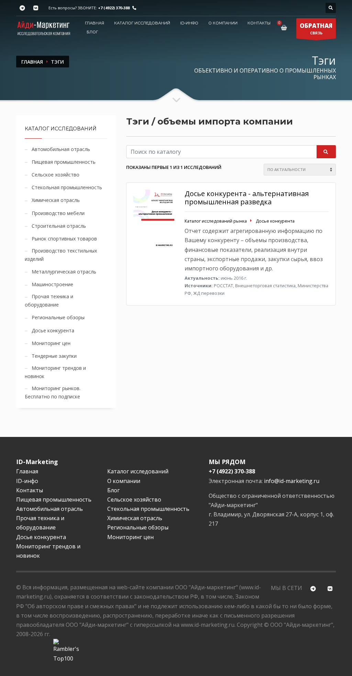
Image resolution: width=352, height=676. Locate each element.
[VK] (36, 8)
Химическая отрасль (56, 200)
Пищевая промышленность (64, 162)
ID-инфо (189, 23)
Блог (92, 32)
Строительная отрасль (59, 226)
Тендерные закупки (54, 356)
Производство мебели (58, 213)
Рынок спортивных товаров (64, 238)
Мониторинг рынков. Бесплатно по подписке (52, 392)
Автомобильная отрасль (61, 149)
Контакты (259, 23)
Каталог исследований (142, 23)
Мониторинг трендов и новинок (55, 372)
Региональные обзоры (58, 317)
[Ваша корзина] (285, 27)
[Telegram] (22, 8)
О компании (223, 23)
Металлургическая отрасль (64, 271)
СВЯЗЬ (316, 28)
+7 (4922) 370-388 (114, 7)
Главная (94, 23)
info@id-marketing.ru (291, 481)
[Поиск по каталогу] (331, 8)
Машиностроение (52, 284)
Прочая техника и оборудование (49, 300)
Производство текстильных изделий (61, 254)
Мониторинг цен (51, 343)
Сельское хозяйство (55, 174)
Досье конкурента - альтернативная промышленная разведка (247, 197)
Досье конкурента (53, 330)
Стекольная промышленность (67, 187)
